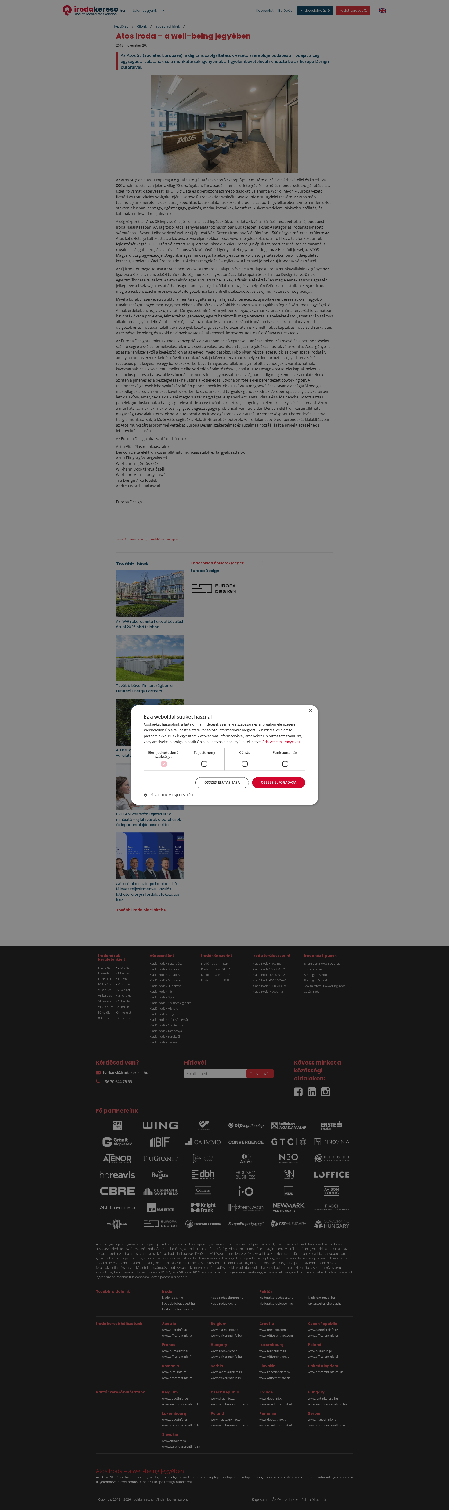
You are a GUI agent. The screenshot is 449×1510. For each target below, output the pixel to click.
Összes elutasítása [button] (222, 782)
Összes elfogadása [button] (278, 782)
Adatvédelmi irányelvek (281, 741)
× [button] (310, 710)
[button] (169, 795)
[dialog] (224, 755)
